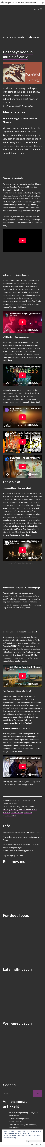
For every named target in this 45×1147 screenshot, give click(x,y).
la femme (6, 812)
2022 (7, 806)
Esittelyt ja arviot (11, 803)
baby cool (20, 806)
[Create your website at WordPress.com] (22, 2)
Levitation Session (24, 222)
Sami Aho (19, 855)
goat (11, 809)
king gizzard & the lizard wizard (25, 809)
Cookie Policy (11, 1138)
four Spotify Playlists (26, 784)
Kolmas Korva (10, 800)
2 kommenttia (10, 815)
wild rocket (28, 812)
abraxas (13, 806)
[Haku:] (16, 1093)
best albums (29, 806)
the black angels (17, 812)
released (22, 599)
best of (5, 809)
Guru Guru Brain (22, 526)
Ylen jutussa (18, 720)
